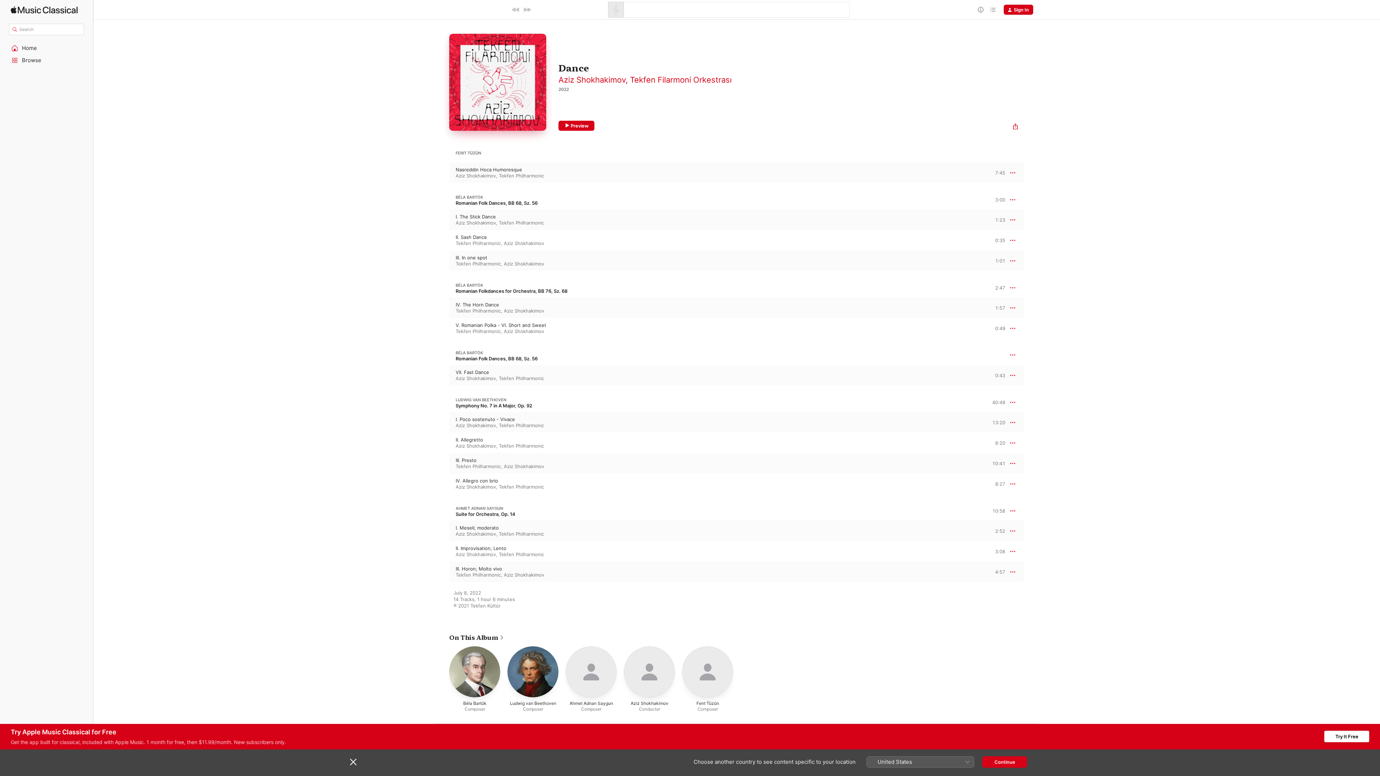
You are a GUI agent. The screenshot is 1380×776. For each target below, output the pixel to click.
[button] (46, 48)
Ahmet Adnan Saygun (479, 508)
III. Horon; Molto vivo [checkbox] (479, 569)
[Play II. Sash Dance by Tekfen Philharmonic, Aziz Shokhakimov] (442, 240)
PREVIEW (997, 172)
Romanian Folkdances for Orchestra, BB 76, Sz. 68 (511, 291)
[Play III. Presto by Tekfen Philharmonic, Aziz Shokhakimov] (442, 463)
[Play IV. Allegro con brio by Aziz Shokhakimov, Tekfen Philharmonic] (442, 484)
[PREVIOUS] (515, 9)
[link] (476, 638)
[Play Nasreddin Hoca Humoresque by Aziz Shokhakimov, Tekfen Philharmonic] (442, 173)
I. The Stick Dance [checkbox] (476, 217)
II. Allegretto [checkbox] (469, 440)
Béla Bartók (469, 197)
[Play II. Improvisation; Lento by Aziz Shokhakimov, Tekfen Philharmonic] (442, 551)
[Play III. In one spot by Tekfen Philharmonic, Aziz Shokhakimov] (442, 261)
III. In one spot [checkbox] (471, 257)
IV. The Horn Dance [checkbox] (477, 305)
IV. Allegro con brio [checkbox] (477, 481)
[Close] (353, 762)
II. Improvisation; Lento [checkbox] (481, 548)
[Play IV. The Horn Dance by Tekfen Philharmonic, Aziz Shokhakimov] (442, 308)
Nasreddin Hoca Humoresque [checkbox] (489, 169)
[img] (44, 10)
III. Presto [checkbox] (466, 460)
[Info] (980, 10)
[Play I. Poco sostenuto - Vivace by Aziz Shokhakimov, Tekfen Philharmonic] (442, 422)
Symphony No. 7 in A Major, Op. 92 (494, 405)
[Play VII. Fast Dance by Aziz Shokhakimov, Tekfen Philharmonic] (442, 375)
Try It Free (1346, 736)
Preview (580, 126)
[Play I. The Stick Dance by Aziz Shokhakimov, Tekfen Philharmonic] (442, 220)
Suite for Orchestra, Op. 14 (485, 514)
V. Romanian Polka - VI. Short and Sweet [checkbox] (501, 325)
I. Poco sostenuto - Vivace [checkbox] (485, 419)
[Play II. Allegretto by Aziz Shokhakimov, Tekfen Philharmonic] (442, 443)
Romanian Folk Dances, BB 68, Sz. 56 (497, 203)
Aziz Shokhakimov (592, 79)
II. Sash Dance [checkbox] (471, 237)
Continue (1004, 762)
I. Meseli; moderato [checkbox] (477, 528)
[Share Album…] (1015, 127)
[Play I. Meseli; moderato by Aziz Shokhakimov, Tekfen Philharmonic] (442, 531)
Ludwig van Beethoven (481, 399)
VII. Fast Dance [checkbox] (472, 372)
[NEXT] (527, 9)
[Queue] (993, 10)
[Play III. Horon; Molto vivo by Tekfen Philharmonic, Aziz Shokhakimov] (442, 572)
